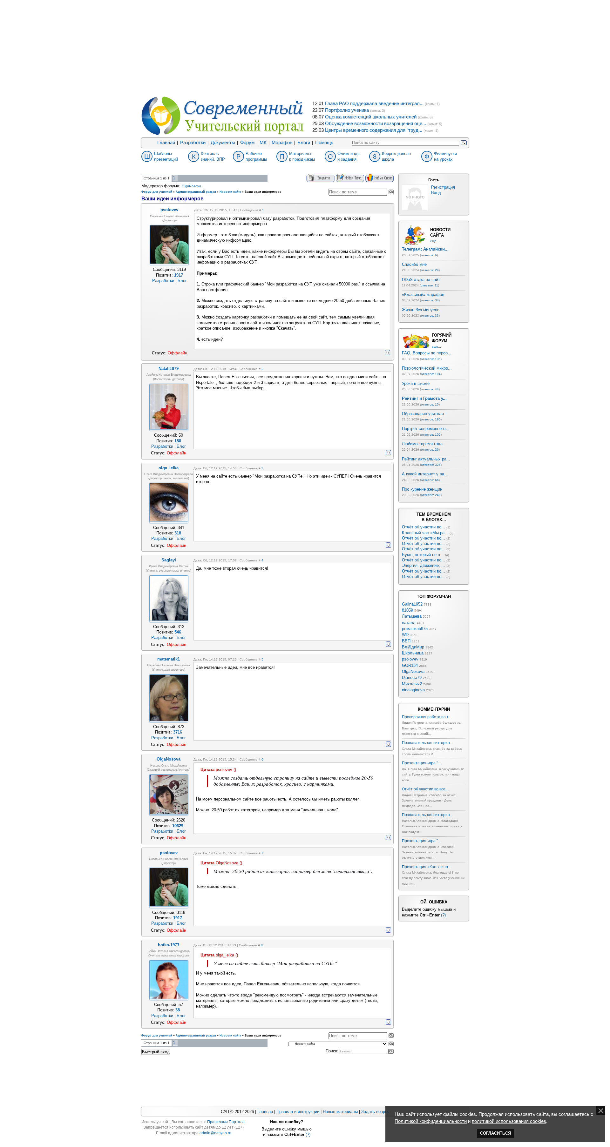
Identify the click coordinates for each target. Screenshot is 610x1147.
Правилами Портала (226, 1122)
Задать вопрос (375, 1111)
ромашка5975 (415, 628)
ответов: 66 (430, 480)
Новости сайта (230, 191)
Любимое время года (422, 443)
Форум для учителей (156, 191)
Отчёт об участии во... (423, 527)
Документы (223, 142)
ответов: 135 (431, 359)
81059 (407, 610)
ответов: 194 (431, 374)
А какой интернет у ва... (425, 474)
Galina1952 (412, 604)
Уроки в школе (416, 383)
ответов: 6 (429, 255)
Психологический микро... (427, 368)
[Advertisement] (305, 47)
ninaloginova (413, 690)
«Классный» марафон (423, 294)
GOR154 (410, 665)
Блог (182, 280)
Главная (166, 142)
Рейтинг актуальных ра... (426, 459)
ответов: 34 (430, 300)
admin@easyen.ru (215, 1133)
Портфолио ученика (347, 110)
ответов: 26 (430, 449)
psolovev (410, 659)
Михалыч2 (412, 683)
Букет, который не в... (423, 554)
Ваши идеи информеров (263, 191)
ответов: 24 (430, 270)
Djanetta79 (412, 677)
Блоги (303, 142)
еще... (434, 241)
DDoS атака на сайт (421, 279)
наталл (409, 622)
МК (263, 142)
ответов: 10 (430, 404)
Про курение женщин (422, 489)
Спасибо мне (414, 264)
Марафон (282, 142)
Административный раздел (196, 191)
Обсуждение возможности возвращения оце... (375, 123)
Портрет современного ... (426, 428)
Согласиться (495, 1133)
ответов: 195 (431, 419)
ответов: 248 (431, 495)
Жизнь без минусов (420, 309)
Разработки (193, 142)
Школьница (413, 653)
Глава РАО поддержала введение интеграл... (374, 103)
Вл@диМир (413, 647)
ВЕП (406, 641)
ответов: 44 (430, 389)
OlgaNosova (191, 186)
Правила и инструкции (297, 1111)
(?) (443, 915)
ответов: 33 (430, 315)
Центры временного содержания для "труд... (373, 130)
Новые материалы (340, 1111)
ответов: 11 (429, 285)
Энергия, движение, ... (423, 565)
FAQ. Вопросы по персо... (426, 353)
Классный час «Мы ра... (425, 532)
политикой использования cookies (509, 1121)
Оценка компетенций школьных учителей (371, 116)
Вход (436, 192)
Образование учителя (423, 413)
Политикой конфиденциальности (431, 1121)
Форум (247, 142)
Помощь (324, 142)
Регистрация (443, 187)
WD (405, 634)
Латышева (412, 616)
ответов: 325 (431, 464)
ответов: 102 (431, 434)
